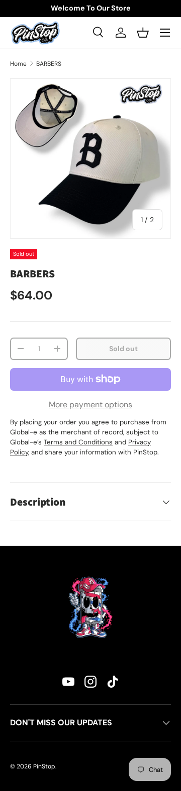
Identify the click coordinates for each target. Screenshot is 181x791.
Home (18, 64)
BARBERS (48, 64)
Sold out (123, 348)
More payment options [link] (90, 404)
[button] (143, 33)
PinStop (44, 766)
